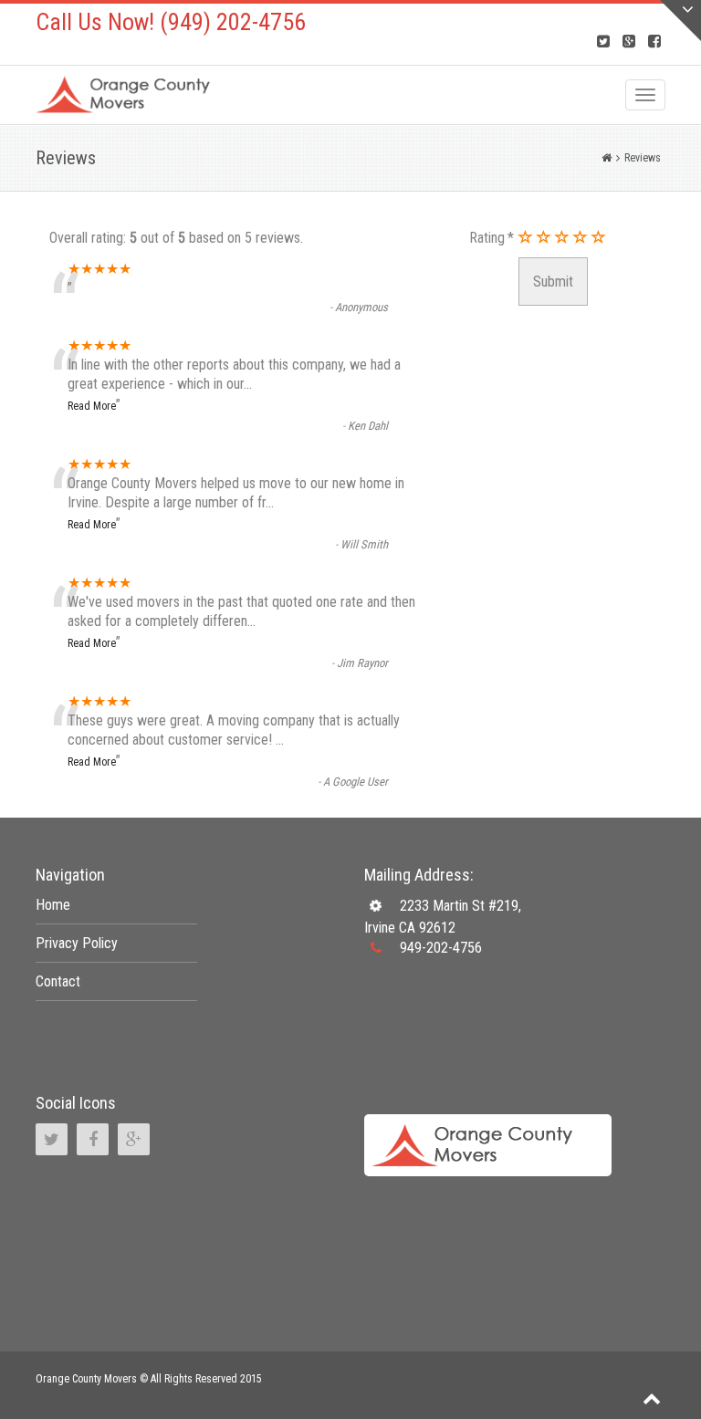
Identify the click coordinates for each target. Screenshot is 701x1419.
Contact (58, 981)
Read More (92, 406)
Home (53, 904)
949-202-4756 (441, 947)
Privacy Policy (77, 943)
